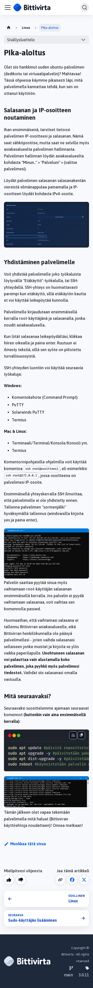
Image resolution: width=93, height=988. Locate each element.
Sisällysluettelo (21, 39)
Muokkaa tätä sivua (28, 844)
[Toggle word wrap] (73, 735)
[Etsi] (84, 7)
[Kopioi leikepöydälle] (81, 735)
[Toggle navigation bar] (7, 7)
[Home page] (8, 28)
